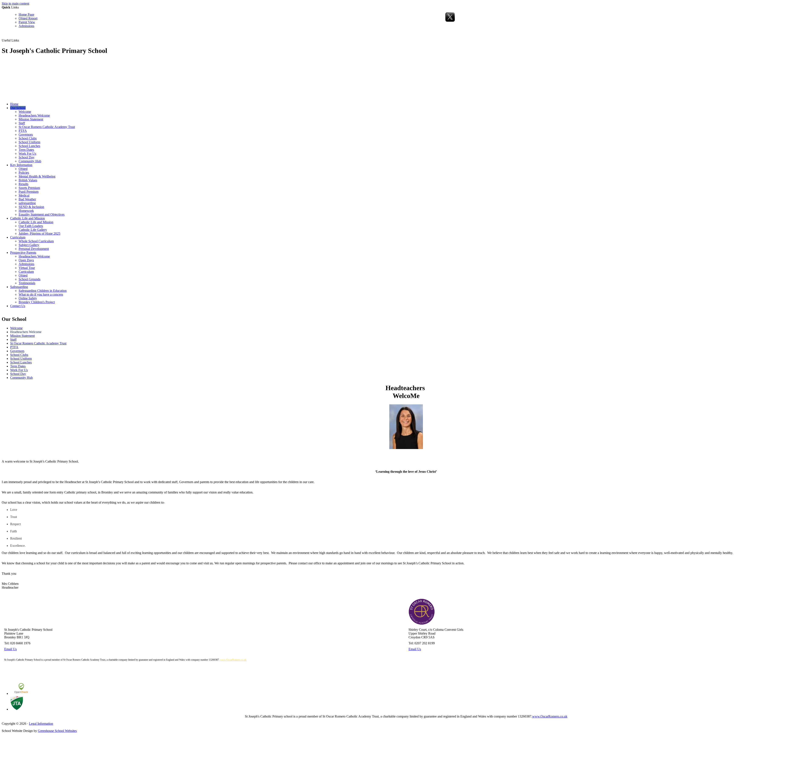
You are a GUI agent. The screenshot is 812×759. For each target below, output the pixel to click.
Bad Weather (27, 199)
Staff (22, 123)
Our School (18, 108)
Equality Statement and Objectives (41, 214)
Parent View (27, 22)
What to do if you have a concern (41, 294)
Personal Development (34, 249)
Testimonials (27, 283)
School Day (26, 157)
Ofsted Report (28, 18)
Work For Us (27, 153)
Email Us (10, 649)
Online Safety (28, 298)
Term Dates (26, 150)
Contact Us (17, 306)
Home (14, 104)
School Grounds (29, 279)
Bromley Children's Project (37, 302)
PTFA (23, 130)
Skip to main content (15, 3)
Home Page (26, 14)
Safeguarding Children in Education (43, 290)
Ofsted (23, 169)
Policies (24, 172)
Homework (26, 210)
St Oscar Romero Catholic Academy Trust (47, 127)
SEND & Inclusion (31, 207)
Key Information (21, 165)
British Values (28, 180)
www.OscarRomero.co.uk (233, 659)
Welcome (25, 111)
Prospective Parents (23, 252)
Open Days (26, 260)
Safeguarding (19, 287)
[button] (20, 40)
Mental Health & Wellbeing (37, 176)
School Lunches (29, 146)
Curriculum (17, 237)
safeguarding (27, 203)
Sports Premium (29, 188)
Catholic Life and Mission (27, 218)
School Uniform (29, 142)
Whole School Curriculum (36, 241)
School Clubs (28, 138)
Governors (26, 134)
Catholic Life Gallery (33, 229)
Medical (24, 195)
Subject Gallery (29, 245)
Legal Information (41, 723)
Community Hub (30, 161)
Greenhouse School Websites (57, 731)
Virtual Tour (27, 268)
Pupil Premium (28, 191)
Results (23, 184)
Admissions (26, 26)
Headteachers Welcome (34, 115)
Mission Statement (31, 119)
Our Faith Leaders (31, 226)
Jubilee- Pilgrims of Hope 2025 (39, 233)
